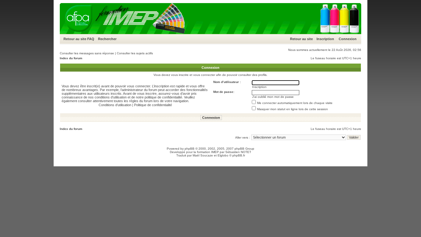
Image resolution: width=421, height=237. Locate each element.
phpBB (189, 148)
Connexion (348, 39)
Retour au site (74, 39)
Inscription (325, 39)
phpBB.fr (238, 155)
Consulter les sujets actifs (135, 53)
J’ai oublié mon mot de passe (273, 96)
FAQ (90, 39)
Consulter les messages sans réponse (87, 53)
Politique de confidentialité (153, 105)
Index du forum (71, 58)
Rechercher (107, 39)
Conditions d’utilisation (115, 105)
